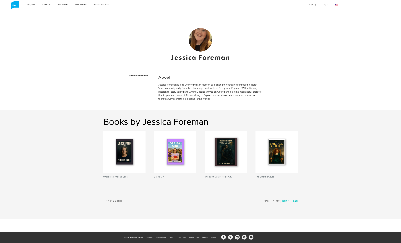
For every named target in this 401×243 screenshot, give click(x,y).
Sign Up (312, 4)
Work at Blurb (161, 237)
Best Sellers (62, 4)
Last (295, 200)
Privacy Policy (181, 237)
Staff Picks (46, 4)
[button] (336, 5)
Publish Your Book (101, 4)
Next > (285, 200)
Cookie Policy (194, 237)
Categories (30, 4)
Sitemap (213, 237)
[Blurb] (14, 6)
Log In (325, 4)
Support (205, 237)
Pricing (171, 237)
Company (149, 237)
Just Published (80, 4)
